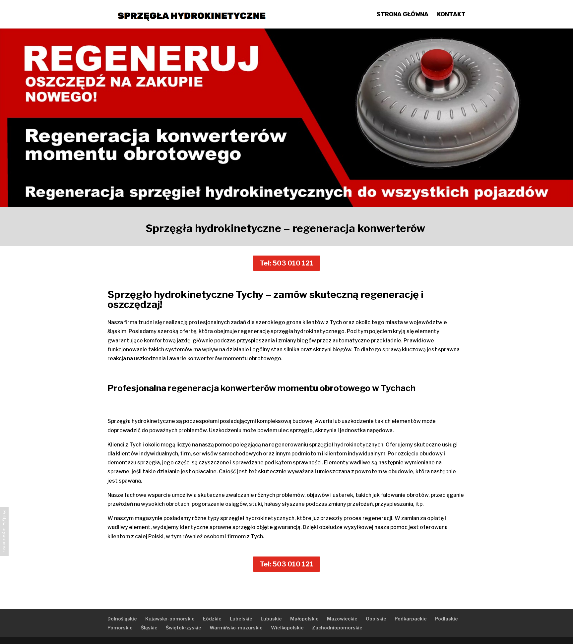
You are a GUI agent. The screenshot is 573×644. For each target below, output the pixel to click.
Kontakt (451, 15)
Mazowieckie (342, 618)
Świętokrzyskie (183, 627)
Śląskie (149, 627)
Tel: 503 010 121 (286, 263)
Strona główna (402, 15)
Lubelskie (241, 618)
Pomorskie (120, 627)
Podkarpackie (411, 618)
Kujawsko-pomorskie (170, 618)
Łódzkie (212, 618)
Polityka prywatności (4, 531)
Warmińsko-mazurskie (236, 627)
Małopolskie (304, 618)
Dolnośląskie (122, 618)
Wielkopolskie (287, 627)
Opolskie (376, 618)
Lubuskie (271, 618)
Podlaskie (446, 618)
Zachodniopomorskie (337, 627)
